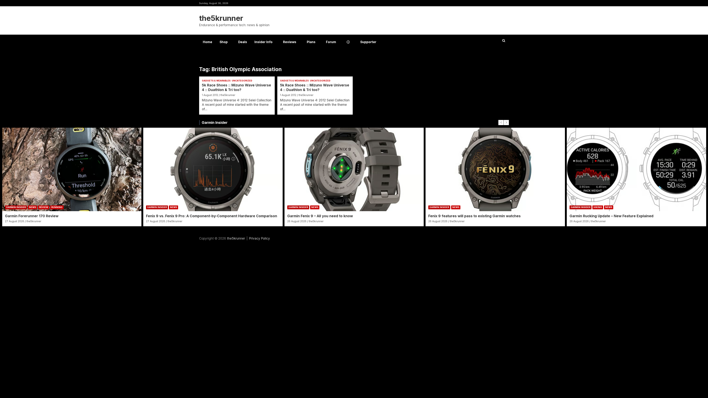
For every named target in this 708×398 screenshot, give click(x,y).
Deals (242, 42)
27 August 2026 (14, 221)
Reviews (289, 42)
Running (57, 207)
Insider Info (263, 42)
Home (207, 42)
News (32, 207)
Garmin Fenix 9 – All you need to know (320, 216)
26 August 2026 (296, 221)
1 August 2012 (210, 95)
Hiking (598, 207)
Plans (311, 42)
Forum (331, 42)
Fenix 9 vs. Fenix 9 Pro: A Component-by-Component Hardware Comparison (211, 216)
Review (43, 207)
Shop (224, 42)
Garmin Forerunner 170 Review (31, 216)
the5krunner (221, 18)
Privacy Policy (259, 238)
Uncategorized (242, 80)
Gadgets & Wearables (216, 80)
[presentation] (501, 122)
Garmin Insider (215, 122)
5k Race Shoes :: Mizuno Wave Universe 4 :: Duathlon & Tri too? (236, 87)
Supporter (368, 42)
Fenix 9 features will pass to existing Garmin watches (474, 216)
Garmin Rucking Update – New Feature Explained (611, 216)
